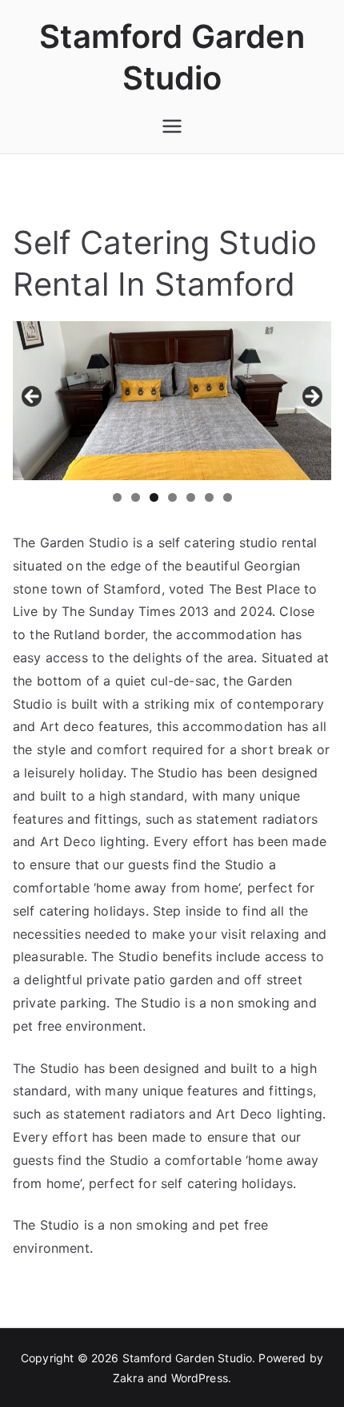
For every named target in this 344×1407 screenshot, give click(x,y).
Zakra (128, 1378)
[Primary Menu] (172, 126)
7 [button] (227, 497)
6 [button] (209, 497)
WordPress (199, 1378)
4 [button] (172, 497)
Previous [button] (33, 397)
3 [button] (154, 497)
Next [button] (311, 397)
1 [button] (117, 497)
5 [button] (190, 497)
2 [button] (135, 497)
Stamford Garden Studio (187, 1358)
